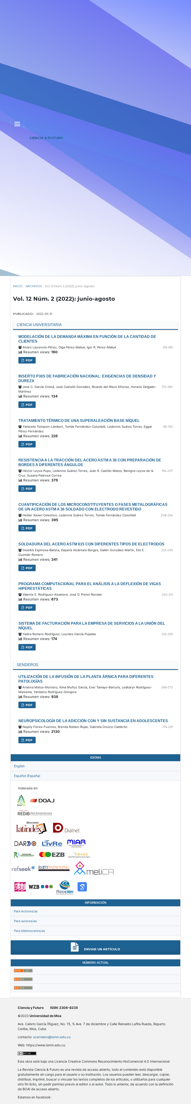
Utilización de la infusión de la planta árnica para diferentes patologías (85, 679)
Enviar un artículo (101, 949)
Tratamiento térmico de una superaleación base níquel (79, 421)
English (19, 766)
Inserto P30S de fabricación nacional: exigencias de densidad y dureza (87, 378)
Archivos (34, 286)
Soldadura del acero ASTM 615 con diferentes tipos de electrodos (91, 544)
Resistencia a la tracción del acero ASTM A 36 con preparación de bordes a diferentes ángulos (89, 462)
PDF (29, 360)
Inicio (18, 286)
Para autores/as (25, 921)
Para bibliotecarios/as (29, 931)
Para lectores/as (26, 911)
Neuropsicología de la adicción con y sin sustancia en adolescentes (93, 721)
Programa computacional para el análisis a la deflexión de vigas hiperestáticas (89, 586)
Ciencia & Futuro (46, 138)
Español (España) (27, 776)
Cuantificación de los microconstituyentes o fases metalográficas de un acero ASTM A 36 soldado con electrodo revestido (92, 507)
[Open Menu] (17, 124)
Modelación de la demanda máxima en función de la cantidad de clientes (87, 339)
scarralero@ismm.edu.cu (52, 1037)
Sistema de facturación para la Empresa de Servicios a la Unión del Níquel (91, 625)
